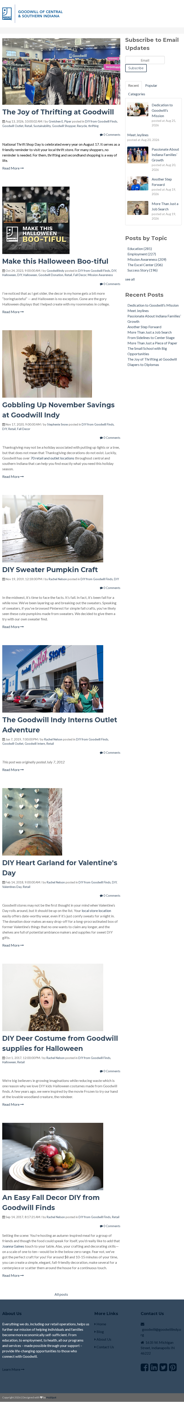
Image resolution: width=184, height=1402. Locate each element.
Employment (141, 254)
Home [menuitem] (101, 1324)
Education (139, 248)
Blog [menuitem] (100, 1331)
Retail (28, 126)
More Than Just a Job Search (149, 332)
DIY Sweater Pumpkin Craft (50, 570)
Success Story (142, 270)
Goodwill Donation (50, 275)
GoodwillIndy (55, 270)
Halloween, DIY (12, 275)
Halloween (30, 275)
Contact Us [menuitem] (105, 1347)
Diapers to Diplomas (143, 364)
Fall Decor (79, 275)
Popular (151, 85)
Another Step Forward (144, 327)
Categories (136, 94)
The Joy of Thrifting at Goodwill (58, 112)
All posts (61, 1294)
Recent (133, 85)
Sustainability (42, 126)
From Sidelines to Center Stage (151, 337)
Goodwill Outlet (12, 126)
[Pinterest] (173, 1367)
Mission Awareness (100, 275)
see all (130, 279)
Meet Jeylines (138, 310)
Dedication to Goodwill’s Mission (153, 305)
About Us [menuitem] (103, 1339)
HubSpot (51, 1397)
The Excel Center (145, 265)
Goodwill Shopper (64, 126)
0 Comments (111, 134)
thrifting (93, 126)
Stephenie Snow (57, 424)
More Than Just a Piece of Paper (152, 343)
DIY (114, 270)
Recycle (82, 126)
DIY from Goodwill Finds (101, 121)
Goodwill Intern (35, 743)
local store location (96, 910)
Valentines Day (12, 887)
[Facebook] (144, 1367)
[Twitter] (163, 1367)
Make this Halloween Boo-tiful (55, 261)
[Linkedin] (154, 1367)
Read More (11, 168)
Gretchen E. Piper (60, 121)
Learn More (11, 1369)
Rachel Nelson (58, 579)
